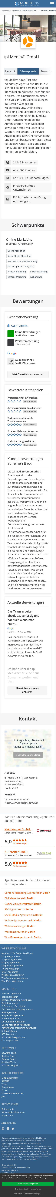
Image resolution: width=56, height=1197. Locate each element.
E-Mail (34, 1159)
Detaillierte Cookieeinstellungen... (28, 1193)
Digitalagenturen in (19, 898)
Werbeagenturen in (19, 931)
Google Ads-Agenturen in (22, 904)
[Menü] (52, 4)
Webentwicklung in (19, 926)
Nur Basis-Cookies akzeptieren (28, 1189)
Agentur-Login (8, 1122)
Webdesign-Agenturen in (22, 920)
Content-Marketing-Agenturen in (27, 892)
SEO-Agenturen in (18, 909)
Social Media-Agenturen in (23, 915)
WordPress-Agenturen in (22, 937)
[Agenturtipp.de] (27, 4)
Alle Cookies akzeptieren (28, 1183)
